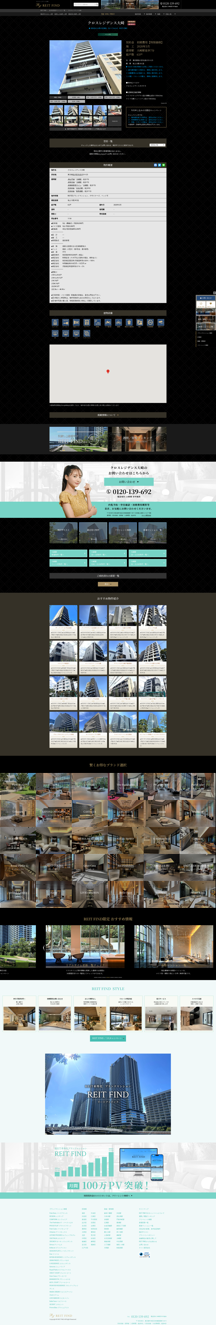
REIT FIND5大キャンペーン (107, 1038)
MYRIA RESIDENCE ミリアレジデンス (63, 1257)
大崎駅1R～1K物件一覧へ (98, 553)
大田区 (84, 1232)
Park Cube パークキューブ (59, 1229)
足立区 (84, 1245)
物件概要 (149, 14)
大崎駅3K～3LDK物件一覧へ (139, 562)
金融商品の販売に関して (147, 1238)
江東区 (93, 1216)
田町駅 (106, 1229)
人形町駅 (107, 1235)
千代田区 (94, 1219)
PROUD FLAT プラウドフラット (61, 1226)
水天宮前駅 (108, 1238)
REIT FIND (43, 10)
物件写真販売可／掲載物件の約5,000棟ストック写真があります (86, 129)
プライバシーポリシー (147, 1235)
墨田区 (84, 1229)
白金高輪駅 (108, 1226)
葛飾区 (93, 1245)
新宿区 (84, 1219)
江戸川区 (85, 1248)
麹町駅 (119, 1235)
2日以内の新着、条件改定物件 (149, 1229)
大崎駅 (78, 179)
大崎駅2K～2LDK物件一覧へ (140, 553)
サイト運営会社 (146, 515)
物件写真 (138, 14)
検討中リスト (143, 1232)
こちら (102, 154)
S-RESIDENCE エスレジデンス (60, 1263)
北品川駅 (79, 188)
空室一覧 (168, 14)
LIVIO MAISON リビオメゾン (59, 1298)
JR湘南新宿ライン (74, 185)
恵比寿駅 (120, 1216)
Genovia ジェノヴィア (57, 1267)
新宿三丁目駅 (121, 1226)
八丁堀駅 (107, 1245)
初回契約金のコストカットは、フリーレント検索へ (107, 1195)
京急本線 (71, 188)
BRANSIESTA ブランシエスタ (60, 1279)
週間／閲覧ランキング (147, 1216)
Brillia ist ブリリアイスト (58, 1248)
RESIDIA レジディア (56, 1216)
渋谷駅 (119, 1213)
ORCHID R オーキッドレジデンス (61, 1241)
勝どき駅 (107, 1232)
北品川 (80, 175)
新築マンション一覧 (146, 1226)
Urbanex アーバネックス (58, 1232)
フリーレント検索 (145, 1219)
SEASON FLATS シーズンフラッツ (62, 1251)
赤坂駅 (106, 1219)
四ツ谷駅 (120, 1232)
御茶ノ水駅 (120, 1245)
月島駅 (106, 1248)
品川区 (75, 175)
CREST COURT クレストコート (60, 1273)
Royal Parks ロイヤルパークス (60, 1270)
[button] (172, 948)
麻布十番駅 (108, 1213)
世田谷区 (94, 1229)
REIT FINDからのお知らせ (148, 1241)
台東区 (93, 1226)
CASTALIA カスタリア (57, 1238)
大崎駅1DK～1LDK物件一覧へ (100, 562)
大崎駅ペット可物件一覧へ (60, 562)
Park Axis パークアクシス (59, 1213)
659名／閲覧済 (110, 14)
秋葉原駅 (120, 1248)
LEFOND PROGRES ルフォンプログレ (62, 1235)
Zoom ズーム (54, 1295)
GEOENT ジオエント (57, 1304)
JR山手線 (71, 179)
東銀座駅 (107, 1241)
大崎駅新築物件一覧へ (58, 553)
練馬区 (93, 1241)
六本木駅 (107, 1216)
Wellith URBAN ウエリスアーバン (61, 1292)
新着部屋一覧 (143, 1222)
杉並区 (93, 1238)
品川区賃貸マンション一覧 (57, 10)
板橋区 (84, 1241)
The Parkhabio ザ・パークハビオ (61, 1222)
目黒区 (93, 1222)
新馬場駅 (79, 191)
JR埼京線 (71, 182)
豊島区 (93, 1232)
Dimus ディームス (56, 1245)
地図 (158, 14)
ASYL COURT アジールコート (60, 1282)
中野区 (84, 1238)
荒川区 (93, 1235)
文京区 (84, 1226)
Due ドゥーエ (54, 1254)
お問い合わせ (127, 482)
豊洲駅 (119, 1222)
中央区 (93, 1213)
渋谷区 (84, 1216)
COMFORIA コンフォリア (58, 1219)
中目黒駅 (120, 1241)
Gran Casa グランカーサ (58, 1276)
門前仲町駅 (120, 1219)
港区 (83, 1213)
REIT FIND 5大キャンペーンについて (151, 1213)
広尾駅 (106, 1222)
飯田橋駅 (120, 1229)
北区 (83, 1235)
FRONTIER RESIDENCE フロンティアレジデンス (64, 1287)
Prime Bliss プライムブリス (59, 1307)
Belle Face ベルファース (58, 1301)
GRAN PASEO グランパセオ (59, 1260)
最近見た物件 (201, 306)
